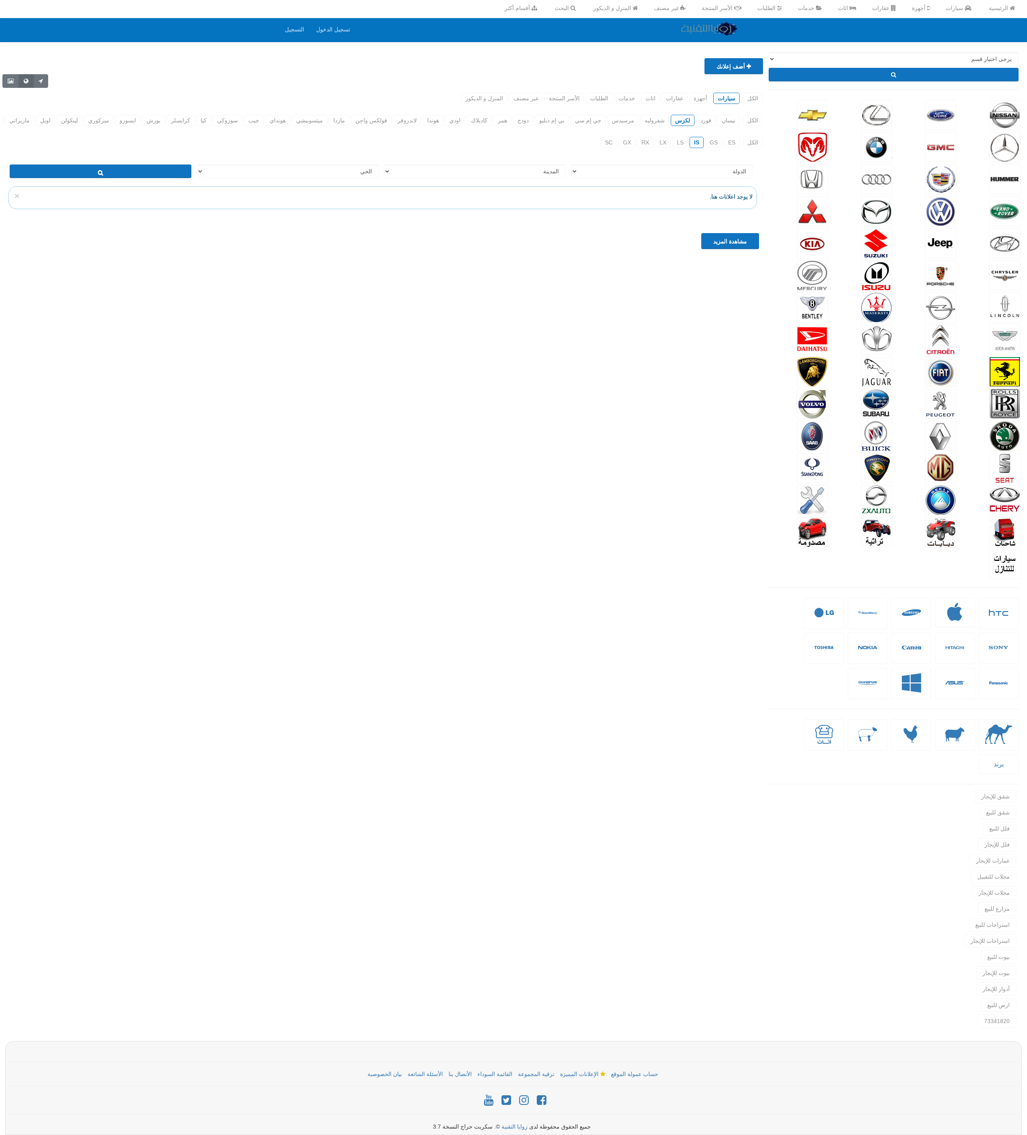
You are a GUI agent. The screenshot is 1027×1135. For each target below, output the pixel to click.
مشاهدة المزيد (730, 241)
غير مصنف (667, 8)
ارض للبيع (998, 1005)
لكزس (682, 120)
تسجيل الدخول (333, 29)
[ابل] (954, 617)
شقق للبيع (998, 812)
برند (999, 764)
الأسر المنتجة (718, 8)
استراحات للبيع (992, 925)
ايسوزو (128, 120)
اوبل (45, 120)
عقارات (881, 8)
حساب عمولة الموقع (634, 1074)
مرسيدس (623, 120)
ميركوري (98, 120)
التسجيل (294, 29)
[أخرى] (867, 740)
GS (714, 142)
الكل (752, 98)
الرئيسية (999, 8)
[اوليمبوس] (867, 689)
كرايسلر (180, 120)
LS (680, 142)
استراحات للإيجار (990, 941)
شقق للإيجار (995, 796)
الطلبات (767, 8)
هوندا (433, 120)
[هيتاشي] (954, 653)
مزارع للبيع (997, 909)
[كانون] (911, 653)
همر (502, 120)
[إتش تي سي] (998, 618)
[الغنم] (954, 740)
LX (663, 142)
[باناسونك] (998, 689)
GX (627, 142)
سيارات (955, 8)
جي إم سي (588, 120)
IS (696, 142)
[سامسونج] (911, 618)
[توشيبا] (824, 653)
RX (645, 142)
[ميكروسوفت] (911, 689)
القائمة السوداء (494, 1074)
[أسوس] (954, 689)
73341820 (997, 1021)
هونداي (278, 120)
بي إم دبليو (551, 120)
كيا (204, 120)
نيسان (728, 120)
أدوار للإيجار (996, 989)
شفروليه (655, 120)
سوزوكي (227, 120)
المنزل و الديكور (613, 8)
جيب (253, 120)
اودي (455, 120)
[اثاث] (824, 740)
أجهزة (919, 8)
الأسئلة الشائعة (425, 1074)
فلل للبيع (999, 828)
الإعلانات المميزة (580, 1074)
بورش (153, 120)
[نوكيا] (867, 653)
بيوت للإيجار (996, 973)
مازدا (339, 120)
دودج (523, 120)
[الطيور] (911, 740)
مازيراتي (19, 120)
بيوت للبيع (998, 957)
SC (609, 142)
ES (731, 142)
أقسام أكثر (518, 8)
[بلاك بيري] (867, 618)
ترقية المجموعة (536, 1074)
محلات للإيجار (994, 892)
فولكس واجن (371, 120)
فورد (705, 120)
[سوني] (998, 653)
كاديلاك (479, 120)
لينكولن (69, 120)
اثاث (844, 8)
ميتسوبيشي (309, 120)
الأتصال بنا (460, 1074)
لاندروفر (407, 120)
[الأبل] (998, 740)
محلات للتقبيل (993, 876)
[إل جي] (824, 618)
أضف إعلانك (731, 66)
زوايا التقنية (514, 1126)
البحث (562, 8)
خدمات (807, 8)
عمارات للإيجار (993, 860)
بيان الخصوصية (384, 1074)
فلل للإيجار (997, 844)
